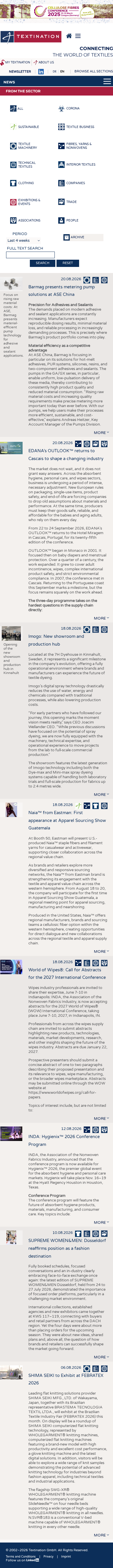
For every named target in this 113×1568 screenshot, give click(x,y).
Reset (68, 263)
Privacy (48, 1556)
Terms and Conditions (21, 1556)
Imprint (66, 1556)
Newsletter (20, 72)
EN (62, 71)
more (100, 433)
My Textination (17, 62)
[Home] (31, 37)
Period (19, 234)
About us (46, 62)
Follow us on (16, 1560)
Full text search (25, 248)
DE (55, 71)
